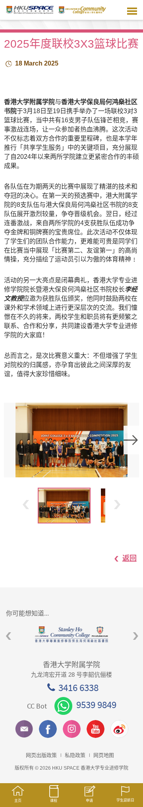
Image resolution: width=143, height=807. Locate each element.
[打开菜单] (132, 10)
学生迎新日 (125, 800)
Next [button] (131, 440)
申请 (89, 801)
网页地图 (103, 755)
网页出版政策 (41, 755)
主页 (17, 801)
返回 (129, 558)
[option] (71, 440)
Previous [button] (26, 504)
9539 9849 (96, 704)
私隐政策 (75, 755)
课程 (53, 801)
